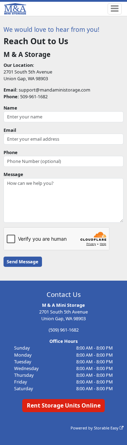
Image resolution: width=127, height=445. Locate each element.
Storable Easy (107, 428)
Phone (11, 152)
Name (10, 108)
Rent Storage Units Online (64, 405)
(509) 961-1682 (64, 330)
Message (13, 174)
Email (10, 130)
